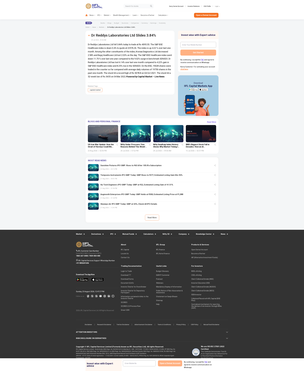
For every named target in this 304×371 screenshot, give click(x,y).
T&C (139, 201)
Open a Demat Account (135, 194)
